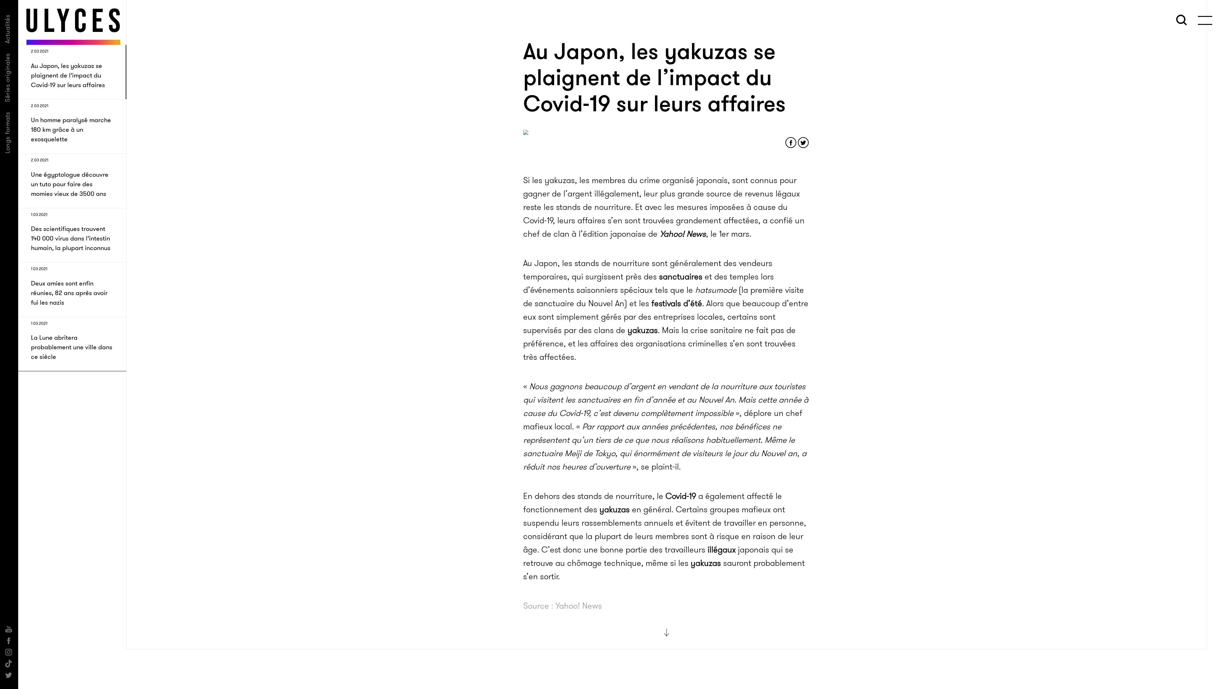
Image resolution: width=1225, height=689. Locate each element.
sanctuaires (680, 277)
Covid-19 (680, 496)
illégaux (722, 550)
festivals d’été (676, 303)
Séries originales (7, 77)
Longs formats (7, 132)
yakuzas (642, 330)
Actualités (7, 28)
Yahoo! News (683, 234)
